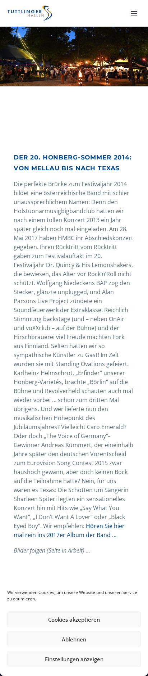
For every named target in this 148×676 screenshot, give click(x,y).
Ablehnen (74, 639)
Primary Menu (134, 13)
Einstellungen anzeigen (74, 659)
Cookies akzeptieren (74, 619)
